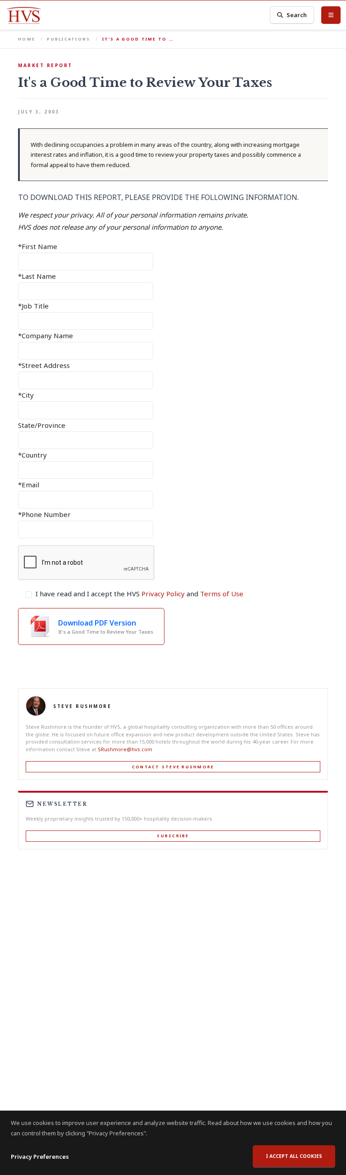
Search (297, 15)
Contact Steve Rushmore (173, 767)
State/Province (41, 425)
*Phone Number (44, 514)
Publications (68, 39)
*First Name (37, 246)
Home (26, 39)
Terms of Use (221, 593)
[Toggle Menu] (331, 14)
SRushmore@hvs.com (125, 749)
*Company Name (45, 335)
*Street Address (44, 365)
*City (26, 394)
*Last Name (37, 276)
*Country (32, 454)
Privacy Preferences (40, 1156)
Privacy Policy (163, 593)
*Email (28, 484)
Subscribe (173, 836)
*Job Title (33, 305)
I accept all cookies (294, 1156)
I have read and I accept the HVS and (139, 593)
